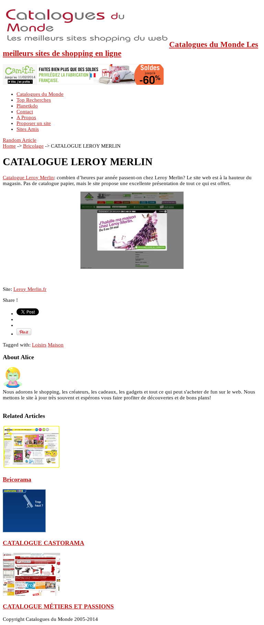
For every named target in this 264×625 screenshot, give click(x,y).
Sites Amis (27, 129)
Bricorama (17, 479)
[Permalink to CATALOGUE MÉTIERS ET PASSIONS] (31, 594)
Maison (56, 345)
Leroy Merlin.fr (29, 289)
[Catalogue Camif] (83, 83)
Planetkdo (27, 106)
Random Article (19, 140)
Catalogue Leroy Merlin (28, 177)
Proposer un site (33, 123)
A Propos (26, 117)
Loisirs (39, 345)
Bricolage (33, 146)
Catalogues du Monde (40, 94)
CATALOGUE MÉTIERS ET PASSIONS (58, 606)
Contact (24, 111)
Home (9, 146)
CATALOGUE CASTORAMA (43, 542)
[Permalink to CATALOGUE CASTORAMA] (24, 530)
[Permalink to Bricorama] (31, 467)
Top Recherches (33, 100)
